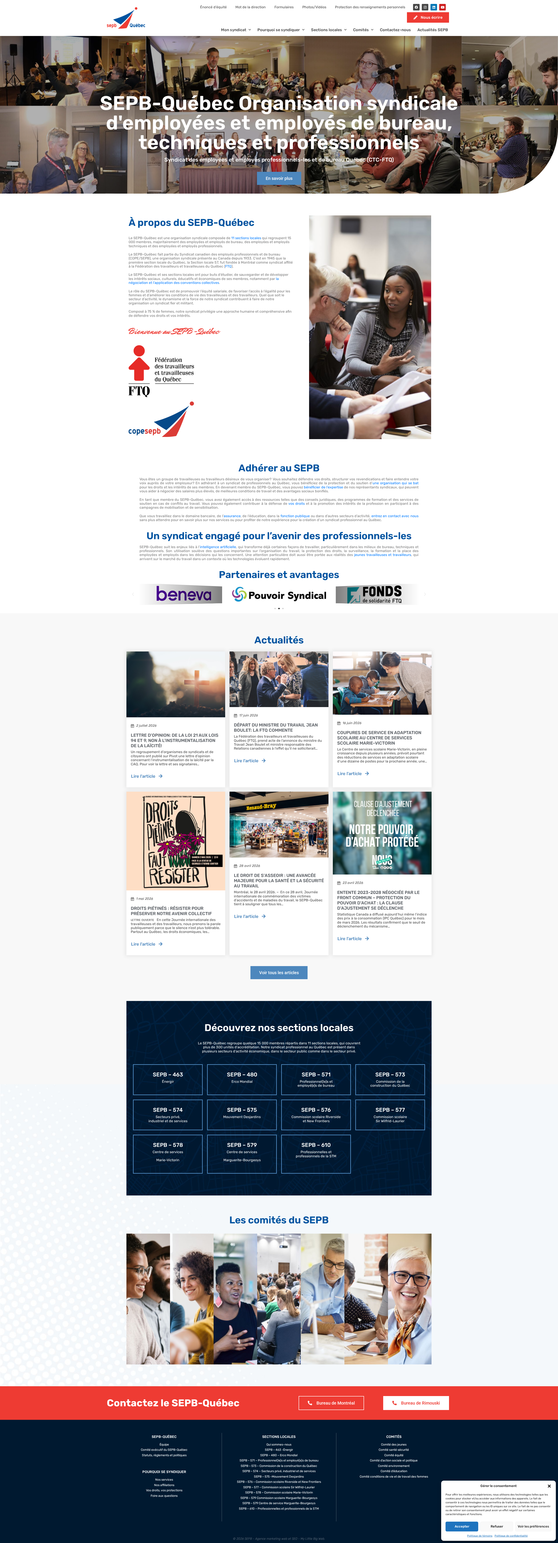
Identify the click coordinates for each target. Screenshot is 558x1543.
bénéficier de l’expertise (323, 487)
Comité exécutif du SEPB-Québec (164, 1450)
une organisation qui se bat (395, 483)
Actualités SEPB (432, 29)
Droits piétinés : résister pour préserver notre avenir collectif (171, 911)
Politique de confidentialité (511, 1535)
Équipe (164, 1444)
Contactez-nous (395, 29)
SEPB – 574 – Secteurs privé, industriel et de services (279, 1471)
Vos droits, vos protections (164, 1490)
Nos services (164, 1480)
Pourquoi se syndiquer (278, 29)
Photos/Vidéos (314, 7)
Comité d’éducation (394, 1471)
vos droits (296, 503)
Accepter (462, 1526)
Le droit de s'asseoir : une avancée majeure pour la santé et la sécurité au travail (279, 880)
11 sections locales (246, 238)
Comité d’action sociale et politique (394, 1461)
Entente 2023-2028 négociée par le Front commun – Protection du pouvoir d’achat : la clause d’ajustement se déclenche (378, 900)
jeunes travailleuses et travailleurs (382, 555)
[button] (549, 1486)
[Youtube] (442, 7)
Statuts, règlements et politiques (164, 1455)
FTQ (228, 266)
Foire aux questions (164, 1496)
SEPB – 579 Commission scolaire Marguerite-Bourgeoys (278, 1498)
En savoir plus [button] (154, 1342)
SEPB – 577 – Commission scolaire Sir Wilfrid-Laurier (279, 1487)
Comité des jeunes (394, 1444)
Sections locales (326, 29)
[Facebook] (416, 7)
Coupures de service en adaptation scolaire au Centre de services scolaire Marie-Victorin (379, 738)
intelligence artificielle (218, 547)
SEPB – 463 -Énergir (279, 1450)
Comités (361, 29)
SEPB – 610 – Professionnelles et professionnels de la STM (279, 1509)
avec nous (409, 516)
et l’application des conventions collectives (184, 283)
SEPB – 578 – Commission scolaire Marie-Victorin (279, 1493)
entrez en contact (386, 516)
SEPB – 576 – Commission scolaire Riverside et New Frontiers (279, 1482)
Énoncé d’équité (213, 7)
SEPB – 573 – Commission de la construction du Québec (279, 1466)
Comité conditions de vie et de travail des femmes (394, 1476)
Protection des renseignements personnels (370, 7)
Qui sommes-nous (278, 1444)
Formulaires (284, 7)
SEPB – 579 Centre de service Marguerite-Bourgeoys (278, 1503)
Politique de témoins (479, 1535)
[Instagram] (425, 7)
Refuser (497, 1526)
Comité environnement (394, 1466)
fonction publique (295, 516)
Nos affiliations (164, 1485)
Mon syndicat (233, 29)
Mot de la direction (250, 7)
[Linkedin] (433, 7)
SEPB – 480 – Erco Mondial (279, 1455)
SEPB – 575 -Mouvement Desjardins (279, 1476)
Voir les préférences (533, 1526)
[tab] (148, 1299)
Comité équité (393, 1455)
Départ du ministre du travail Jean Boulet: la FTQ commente (276, 727)
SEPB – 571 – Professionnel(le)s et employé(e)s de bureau (279, 1461)
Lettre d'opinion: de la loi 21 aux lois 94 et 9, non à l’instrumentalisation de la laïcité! (174, 740)
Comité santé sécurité (394, 1450)
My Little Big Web (312, 1539)
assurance (232, 516)
